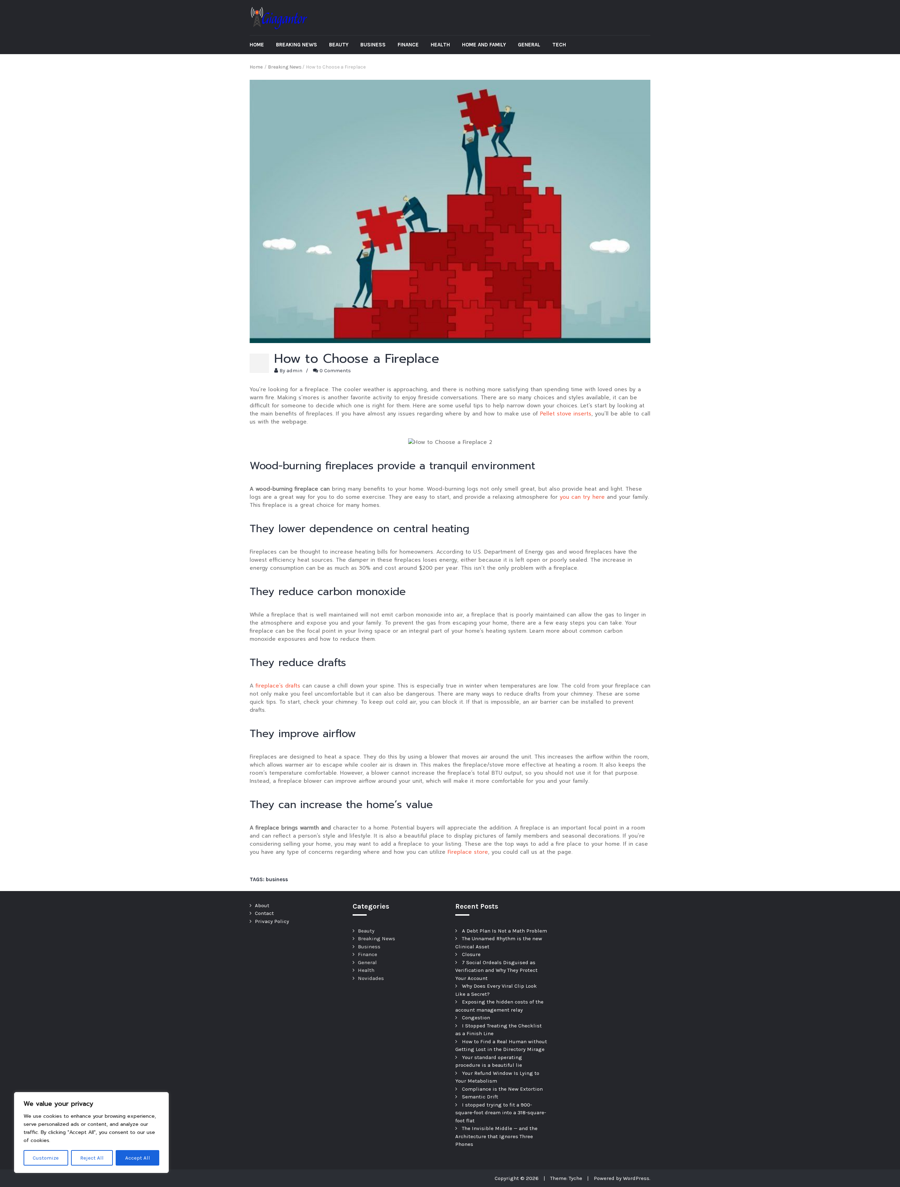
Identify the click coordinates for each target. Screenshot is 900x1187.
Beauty (338, 44)
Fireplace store (468, 852)
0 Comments (335, 370)
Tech (559, 44)
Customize (46, 1158)
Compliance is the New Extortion (502, 1089)
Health (440, 44)
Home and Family (484, 44)
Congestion (476, 1017)
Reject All (92, 1158)
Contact (264, 913)
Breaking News (296, 44)
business (277, 879)
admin (294, 370)
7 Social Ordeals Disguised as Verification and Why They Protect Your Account (496, 970)
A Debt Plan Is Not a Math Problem (504, 931)
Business (373, 44)
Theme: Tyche (566, 1178)
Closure (471, 954)
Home (257, 44)
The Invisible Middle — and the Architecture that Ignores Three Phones (496, 1136)
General (529, 44)
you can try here (582, 497)
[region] (91, 1132)
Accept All (137, 1158)
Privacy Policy (272, 921)
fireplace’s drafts (278, 686)
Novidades (371, 978)
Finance (408, 44)
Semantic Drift (480, 1097)
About (262, 905)
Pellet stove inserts (565, 414)
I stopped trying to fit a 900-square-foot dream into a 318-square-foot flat (500, 1113)
